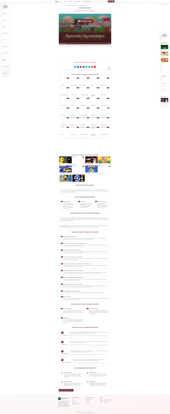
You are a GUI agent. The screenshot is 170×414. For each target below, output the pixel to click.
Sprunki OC (70, 1)
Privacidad (87, 400)
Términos (87, 402)
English (101, 399)
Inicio (65, 1)
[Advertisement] (5, 90)
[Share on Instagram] (81, 67)
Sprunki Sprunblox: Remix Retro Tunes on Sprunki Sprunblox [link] (76, 5)
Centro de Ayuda (89, 399)
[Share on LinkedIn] (84, 67)
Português (101, 400)
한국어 (101, 402)
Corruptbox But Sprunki (65, 225)
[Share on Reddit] (92, 67)
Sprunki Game (65, 5)
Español (109, 399)
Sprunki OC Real (77, 1)
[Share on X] (75, 67)
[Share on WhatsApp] (86, 67)
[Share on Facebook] (78, 67)
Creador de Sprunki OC (86, 1)
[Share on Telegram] (89, 67)
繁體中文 (109, 400)
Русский (105, 400)
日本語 (105, 399)
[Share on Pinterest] (95, 67)
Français (105, 402)
